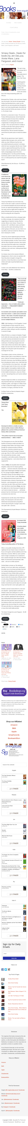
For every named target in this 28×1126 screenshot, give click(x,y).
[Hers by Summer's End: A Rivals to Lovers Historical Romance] (24, 803)
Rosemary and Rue (6, 886)
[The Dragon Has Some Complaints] (24, 857)
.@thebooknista (8, 1099)
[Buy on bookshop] (14, 696)
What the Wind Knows (7, 835)
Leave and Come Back (7, 805)
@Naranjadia (9, 1110)
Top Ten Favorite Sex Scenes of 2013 (17, 999)
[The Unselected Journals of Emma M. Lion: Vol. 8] (24, 863)
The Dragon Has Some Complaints (10, 854)
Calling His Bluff (5, 928)
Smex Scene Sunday (13, 982)
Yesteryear (4, 905)
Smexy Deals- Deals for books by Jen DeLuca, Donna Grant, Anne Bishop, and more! (6, 671)
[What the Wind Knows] (24, 839)
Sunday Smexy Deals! (13, 978)
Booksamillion (14, 738)
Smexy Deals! (12, 681)
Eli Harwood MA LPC (6, 870)
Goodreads (22, 1090)
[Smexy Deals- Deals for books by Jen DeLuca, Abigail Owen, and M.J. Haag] (6, 647)
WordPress (18, 1122)
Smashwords (14, 735)
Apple (14, 731)
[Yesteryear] (24, 908)
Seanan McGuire (6, 888)
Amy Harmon (5, 837)
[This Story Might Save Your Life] (24, 827)
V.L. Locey (5, 912)
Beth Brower (5, 863)
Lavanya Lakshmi (6, 807)
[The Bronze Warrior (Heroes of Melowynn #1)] (24, 914)
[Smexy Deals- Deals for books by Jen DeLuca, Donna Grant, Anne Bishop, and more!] (6, 664)
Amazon (5, 170)
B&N (14, 728)
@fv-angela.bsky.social (12, 1090)
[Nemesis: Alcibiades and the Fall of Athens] (24, 925)
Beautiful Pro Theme (18, 1120)
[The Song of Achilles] (24, 784)
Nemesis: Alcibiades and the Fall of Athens (12, 922)
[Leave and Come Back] (24, 807)
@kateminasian (8, 1103)
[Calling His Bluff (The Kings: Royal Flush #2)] (24, 931)
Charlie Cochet (5, 929)
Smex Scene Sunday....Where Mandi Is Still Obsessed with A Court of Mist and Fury (17, 1009)
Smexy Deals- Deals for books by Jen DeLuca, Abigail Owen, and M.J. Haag (6, 653)
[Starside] (24, 833)
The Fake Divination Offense (8, 775)
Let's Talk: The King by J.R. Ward (16, 995)
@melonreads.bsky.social (13, 1093)
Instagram (6, 1107)
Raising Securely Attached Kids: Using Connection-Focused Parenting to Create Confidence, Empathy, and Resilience (11, 867)
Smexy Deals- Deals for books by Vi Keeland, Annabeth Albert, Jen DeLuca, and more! (18, 653)
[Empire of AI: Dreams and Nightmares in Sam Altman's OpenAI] (24, 920)
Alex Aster (4, 831)
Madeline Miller (5, 782)
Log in (23, 1122)
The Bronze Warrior (6, 911)
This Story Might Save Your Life (9, 824)
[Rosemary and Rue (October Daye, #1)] (24, 890)
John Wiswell (5, 856)
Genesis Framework (8, 1122)
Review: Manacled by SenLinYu (15, 1003)
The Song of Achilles (6, 781)
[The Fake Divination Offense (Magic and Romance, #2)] (24, 778)
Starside (4, 830)
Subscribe (14, 958)
